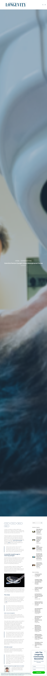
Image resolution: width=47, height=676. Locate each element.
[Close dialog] (45, 652)
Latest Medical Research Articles (26, 260)
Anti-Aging (17, 260)
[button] (45, 4)
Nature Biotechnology (17, 540)
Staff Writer (24, 265)
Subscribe (38, 672)
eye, (6, 601)
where (9, 542)
